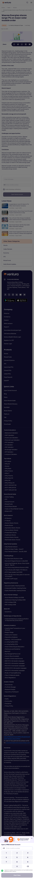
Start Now (17, 875)
